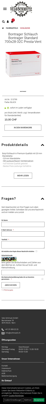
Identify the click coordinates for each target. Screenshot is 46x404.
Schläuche (25, 28)
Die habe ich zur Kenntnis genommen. (17, 278)
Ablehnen (28, 400)
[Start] (3, 28)
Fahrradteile (12, 28)
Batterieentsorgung (9, 376)
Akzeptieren (39, 400)
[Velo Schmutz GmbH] (21, 9)
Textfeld (4, 239)
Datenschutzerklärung (11, 277)
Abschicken (11, 285)
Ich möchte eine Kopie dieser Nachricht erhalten (17, 251)
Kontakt (5, 366)
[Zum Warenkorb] (12, 22)
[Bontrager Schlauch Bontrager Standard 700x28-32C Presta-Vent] (23, 65)
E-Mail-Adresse (6, 230)
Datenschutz (6, 371)
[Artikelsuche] (3, 21)
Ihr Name (4, 220)
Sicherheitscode (7, 255)
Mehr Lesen (23, 175)
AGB (3, 373)
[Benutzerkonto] (8, 21)
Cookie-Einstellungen (13, 400)
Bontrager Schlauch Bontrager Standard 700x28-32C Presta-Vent (23, 38)
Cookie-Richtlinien (16, 396)
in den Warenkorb (23, 127)
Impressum (6, 368)
